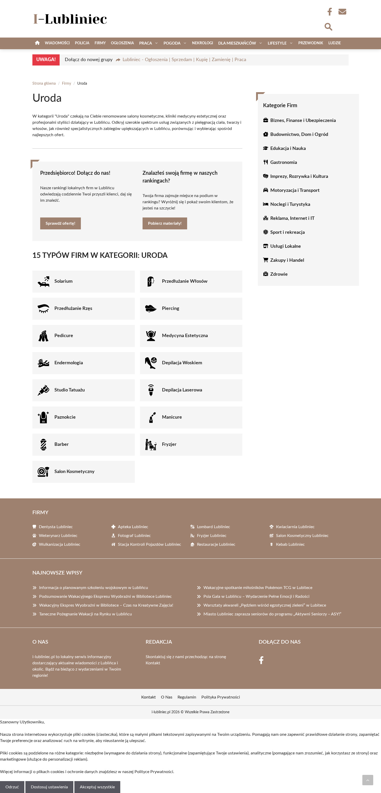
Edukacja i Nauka (288, 148)
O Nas (166, 697)
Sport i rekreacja (287, 232)
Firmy (100, 43)
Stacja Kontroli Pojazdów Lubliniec (149, 544)
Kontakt (153, 663)
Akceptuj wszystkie (97, 787)
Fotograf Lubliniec (134, 536)
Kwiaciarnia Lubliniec (295, 527)
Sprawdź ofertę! (60, 223)
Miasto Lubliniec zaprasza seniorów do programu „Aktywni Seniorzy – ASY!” (272, 614)
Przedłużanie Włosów (184, 281)
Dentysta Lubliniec (56, 527)
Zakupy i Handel (287, 260)
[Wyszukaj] (328, 26)
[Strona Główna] (37, 43)
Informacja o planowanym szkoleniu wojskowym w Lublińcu (93, 588)
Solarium (63, 281)
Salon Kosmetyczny (74, 471)
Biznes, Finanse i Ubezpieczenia (303, 120)
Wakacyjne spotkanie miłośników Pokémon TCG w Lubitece (257, 588)
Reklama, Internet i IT (292, 218)
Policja (82, 43)
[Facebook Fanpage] (328, 11)
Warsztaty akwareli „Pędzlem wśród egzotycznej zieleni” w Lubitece (264, 605)
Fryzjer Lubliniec (212, 536)
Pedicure (63, 335)
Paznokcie (65, 417)
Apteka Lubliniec (133, 527)
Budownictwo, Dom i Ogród (299, 134)
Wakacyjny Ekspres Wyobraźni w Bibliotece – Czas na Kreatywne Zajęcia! (106, 605)
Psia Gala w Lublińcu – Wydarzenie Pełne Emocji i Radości (256, 596)
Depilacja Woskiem (182, 363)
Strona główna (44, 83)
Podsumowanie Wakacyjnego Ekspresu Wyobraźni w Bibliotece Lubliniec (105, 596)
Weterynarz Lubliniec (58, 536)
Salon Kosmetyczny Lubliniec (302, 536)
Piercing (170, 308)
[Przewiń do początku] (367, 780)
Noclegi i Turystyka (290, 204)
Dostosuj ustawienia (49, 787)
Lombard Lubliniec (213, 527)
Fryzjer (169, 444)
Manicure (172, 417)
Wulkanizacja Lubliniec (59, 544)
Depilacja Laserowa (182, 390)
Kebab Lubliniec (290, 544)
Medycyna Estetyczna (185, 335)
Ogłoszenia (122, 43)
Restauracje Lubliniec (216, 544)
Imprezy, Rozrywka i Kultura (299, 176)
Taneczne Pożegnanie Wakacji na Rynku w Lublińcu (85, 614)
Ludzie (334, 43)
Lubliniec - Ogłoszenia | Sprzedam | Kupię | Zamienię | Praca (184, 59)
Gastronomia (283, 162)
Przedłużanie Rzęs (73, 308)
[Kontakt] (342, 11)
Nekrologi (202, 43)
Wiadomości (57, 43)
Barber (61, 444)
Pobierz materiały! (165, 223)
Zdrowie (279, 274)
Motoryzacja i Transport (295, 190)
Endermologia (68, 363)
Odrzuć (12, 787)
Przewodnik (310, 43)
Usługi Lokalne (285, 246)
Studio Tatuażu (69, 390)
